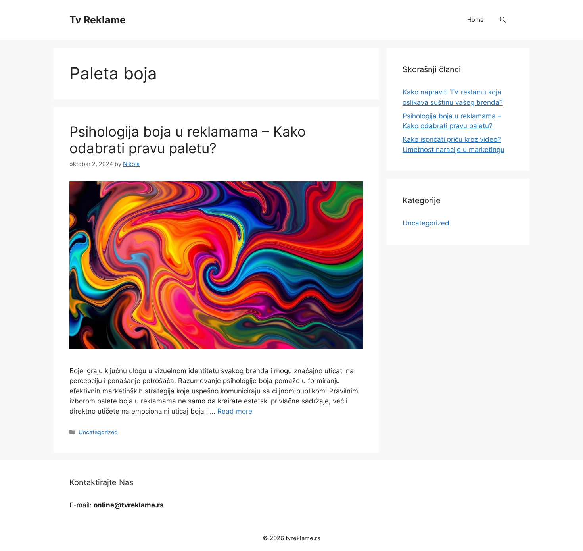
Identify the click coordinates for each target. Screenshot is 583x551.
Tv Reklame (97, 20)
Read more (234, 411)
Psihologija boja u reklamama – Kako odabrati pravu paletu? (187, 139)
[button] (503, 20)
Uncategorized (98, 432)
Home (475, 19)
